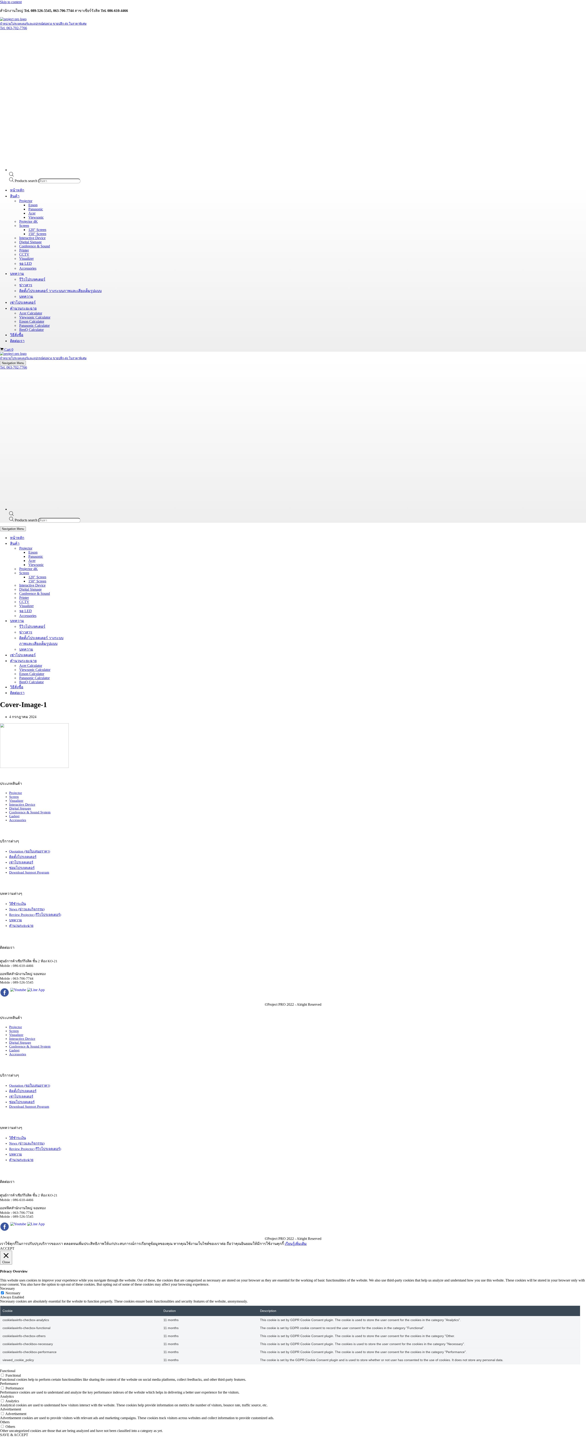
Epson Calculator (31, 321)
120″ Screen (37, 230)
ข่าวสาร (25, 285)
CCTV (24, 254)
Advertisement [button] (10, 1409)
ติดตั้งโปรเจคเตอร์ (22, 857)
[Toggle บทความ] (80, 621)
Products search (26, 181)
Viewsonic (36, 217)
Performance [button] (9, 1384)
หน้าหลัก (17, 190)
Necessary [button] (7, 1288)
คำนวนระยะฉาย (21, 926)
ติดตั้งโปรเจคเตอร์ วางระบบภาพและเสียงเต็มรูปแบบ (60, 291)
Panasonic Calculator (34, 325)
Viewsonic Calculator (34, 317)
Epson (33, 205)
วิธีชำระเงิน (17, 904)
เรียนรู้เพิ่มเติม (296, 1244)
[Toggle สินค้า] (80, 543)
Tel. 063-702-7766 (13, 28)
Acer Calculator (30, 313)
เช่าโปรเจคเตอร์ (23, 302)
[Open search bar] (11, 175)
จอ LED (25, 263)
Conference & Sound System (30, 812)
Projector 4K (28, 221)
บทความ (26, 296)
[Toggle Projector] (80, 548)
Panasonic (35, 209)
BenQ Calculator (31, 330)
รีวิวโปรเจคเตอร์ (32, 279)
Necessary (12, 1293)
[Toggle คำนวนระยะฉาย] (80, 661)
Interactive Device (32, 238)
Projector (15, 793)
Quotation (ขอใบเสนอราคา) (29, 851)
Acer (31, 213)
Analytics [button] (7, 1396)
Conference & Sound (34, 246)
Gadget (14, 816)
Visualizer (26, 258)
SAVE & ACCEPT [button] (14, 1435)
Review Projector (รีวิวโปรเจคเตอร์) (35, 915)
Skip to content (11, 2)
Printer (24, 250)
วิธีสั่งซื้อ (16, 335)
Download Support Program (29, 872)
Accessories (27, 268)
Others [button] (5, 1422)
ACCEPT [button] (7, 1248)
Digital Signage (30, 242)
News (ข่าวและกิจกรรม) (27, 909)
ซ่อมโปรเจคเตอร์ (22, 868)
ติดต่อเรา (17, 341)
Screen (14, 797)
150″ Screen (37, 234)
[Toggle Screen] (80, 573)
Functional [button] (7, 1371)
